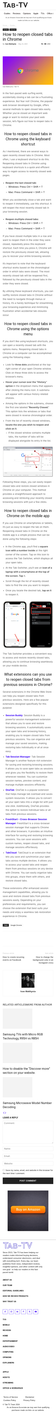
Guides (12, 25)
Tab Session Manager (18, 756)
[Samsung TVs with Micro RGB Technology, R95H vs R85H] (28, 1018)
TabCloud (11, 852)
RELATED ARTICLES (14, 1004)
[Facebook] (5, 50)
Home (5, 25)
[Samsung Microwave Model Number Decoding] (28, 1087)
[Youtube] (35, 1311)
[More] (30, 50)
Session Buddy (14, 715)
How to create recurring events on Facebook (13, 958)
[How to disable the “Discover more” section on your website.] (28, 1053)
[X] (11, 50)
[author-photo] (28, 987)
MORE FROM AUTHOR (39, 1004)
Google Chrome (16, 925)
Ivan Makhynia (10, 44)
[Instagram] (11, 1311)
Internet (13, 30)
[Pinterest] (18, 50)
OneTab (10, 790)
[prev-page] (4, 1113)
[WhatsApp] (24, 50)
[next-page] (6, 1113)
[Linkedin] (17, 1311)
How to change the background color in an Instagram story (43, 960)
